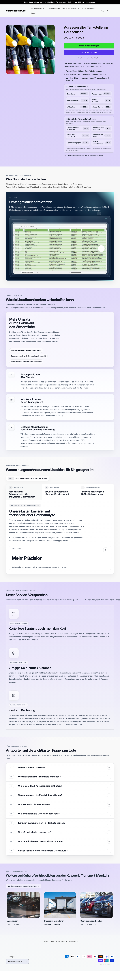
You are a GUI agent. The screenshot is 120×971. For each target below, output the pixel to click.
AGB (52, 941)
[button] (102, 10)
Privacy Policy (61, 941)
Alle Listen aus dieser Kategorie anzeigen (23, 886)
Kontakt (45, 941)
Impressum (73, 941)
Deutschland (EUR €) (16, 961)
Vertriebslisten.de (109, 965)
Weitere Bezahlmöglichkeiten (89, 58)
